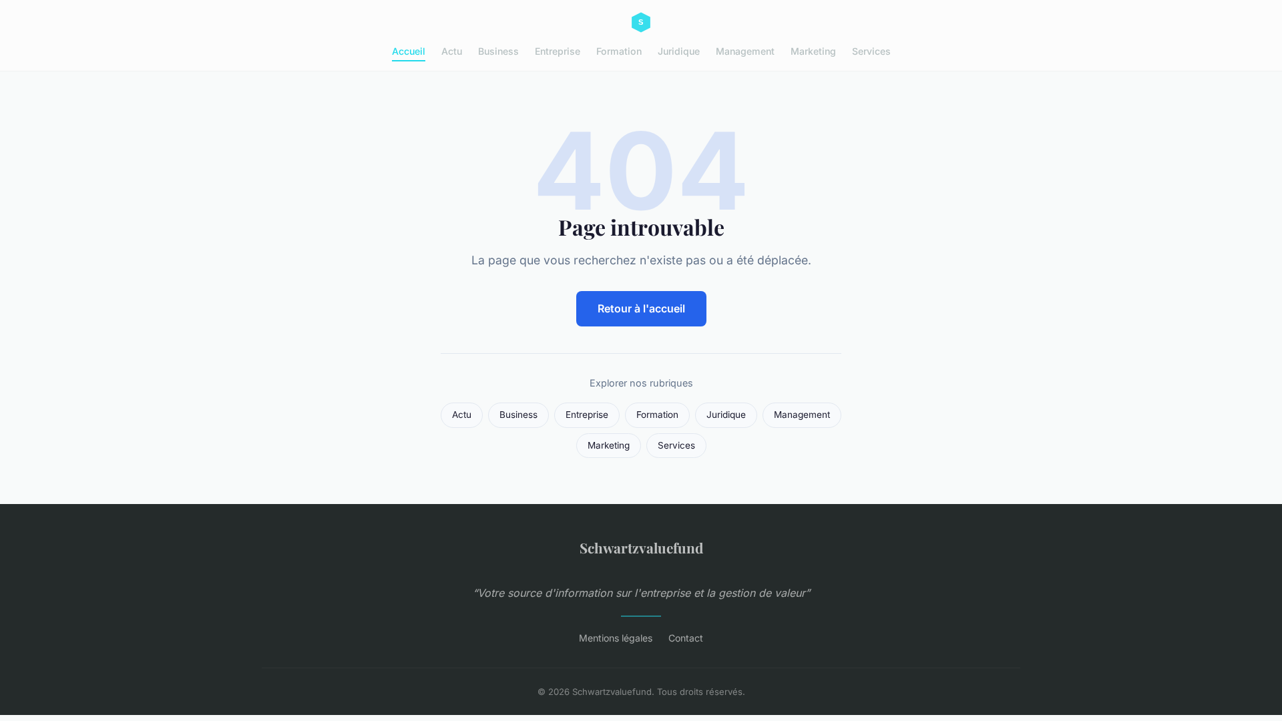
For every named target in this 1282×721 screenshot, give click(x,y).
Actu (451, 51)
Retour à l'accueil (641, 308)
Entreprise (557, 51)
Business (498, 51)
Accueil (408, 51)
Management (745, 51)
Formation (619, 51)
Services (871, 51)
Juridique (679, 51)
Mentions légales (615, 638)
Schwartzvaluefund (641, 547)
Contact (685, 638)
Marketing (813, 51)
